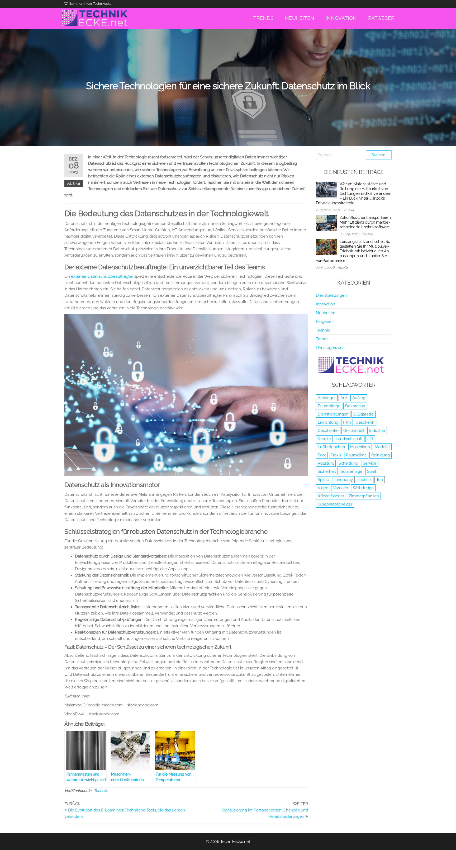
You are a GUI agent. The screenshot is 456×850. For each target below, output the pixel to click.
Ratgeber (324, 321)
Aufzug (358, 397)
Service (369, 463)
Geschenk (365, 422)
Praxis (336, 455)
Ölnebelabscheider (335, 504)
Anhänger (327, 397)
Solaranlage (351, 471)
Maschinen (360, 447)
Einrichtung (328, 422)
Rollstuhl (326, 463)
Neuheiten (325, 312)
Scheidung (348, 463)
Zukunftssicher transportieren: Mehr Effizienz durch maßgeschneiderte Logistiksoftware (366, 222)
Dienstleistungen (331, 295)
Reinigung (380, 455)
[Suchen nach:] (354, 155)
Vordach (340, 487)
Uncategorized (329, 347)
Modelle (382, 447)
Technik (100, 790)
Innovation (325, 304)
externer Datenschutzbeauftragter (102, 276)
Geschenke (328, 430)
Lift (370, 438)
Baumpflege (329, 406)
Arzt (344, 397)
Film (347, 422)
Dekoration (355, 406)
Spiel (371, 471)
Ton (379, 479)
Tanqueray (343, 479)
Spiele (323, 479)
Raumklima (356, 455)
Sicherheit (327, 471)
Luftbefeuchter (331, 447)
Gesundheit (353, 430)
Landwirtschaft (349, 438)
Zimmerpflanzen (364, 496)
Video (323, 487)
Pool (322, 455)
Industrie (377, 430)
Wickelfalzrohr (331, 496)
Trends (322, 339)
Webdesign (363, 487)
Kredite (324, 438)
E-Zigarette (363, 414)
